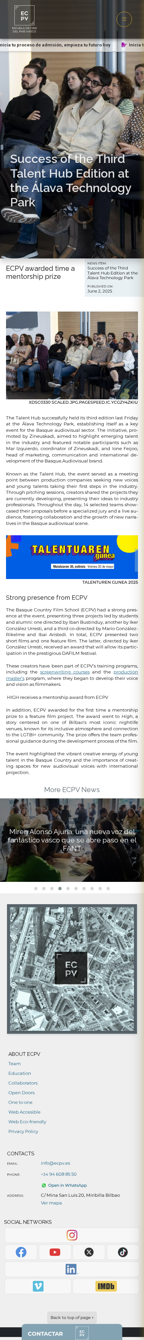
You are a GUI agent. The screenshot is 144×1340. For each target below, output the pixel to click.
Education (19, 1073)
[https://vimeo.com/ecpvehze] (38, 1286)
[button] (36, 888)
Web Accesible (24, 1112)
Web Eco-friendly (27, 1121)
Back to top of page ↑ (72, 1317)
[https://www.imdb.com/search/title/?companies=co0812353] (106, 1286)
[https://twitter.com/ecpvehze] (89, 1252)
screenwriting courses (65, 672)
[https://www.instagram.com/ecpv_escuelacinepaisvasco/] (72, 1235)
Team (14, 1063)
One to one (20, 1102)
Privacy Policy (23, 1131)
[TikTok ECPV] (123, 1252)
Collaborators (23, 1083)
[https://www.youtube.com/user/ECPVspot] (55, 1252)
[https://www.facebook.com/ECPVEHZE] (21, 1252)
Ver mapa (51, 1202)
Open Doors (21, 1092)
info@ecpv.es (55, 1163)
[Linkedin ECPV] (72, 1269)
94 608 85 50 (59, 1174)
